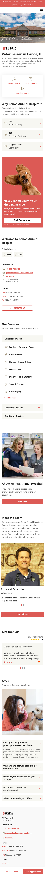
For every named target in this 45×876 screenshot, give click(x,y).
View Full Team (22, 614)
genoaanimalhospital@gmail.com (18, 833)
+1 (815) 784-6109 (12, 828)
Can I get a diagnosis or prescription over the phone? (18, 744)
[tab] (21, 605)
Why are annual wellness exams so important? (20, 767)
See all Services (10, 398)
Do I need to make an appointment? (14, 789)
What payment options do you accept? (19, 778)
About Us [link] (5, 863)
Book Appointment (33, 871)
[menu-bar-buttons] (41, 10)
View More (22, 502)
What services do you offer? (17, 798)
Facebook (9, 838)
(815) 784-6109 (12, 871)
